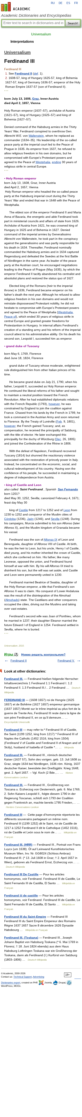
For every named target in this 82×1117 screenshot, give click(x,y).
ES (68, 3)
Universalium (41, 34)
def (36, 73)
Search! (73, 23)
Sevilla (55, 518)
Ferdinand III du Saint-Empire (25, 916)
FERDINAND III (14, 700)
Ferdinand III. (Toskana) (21, 937)
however (54, 404)
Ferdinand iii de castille (21, 895)
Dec (58, 439)
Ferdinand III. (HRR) (18, 844)
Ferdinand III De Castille (21, 874)
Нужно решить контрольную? (43, 654)
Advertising (38, 976)
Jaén (30, 518)
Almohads (12, 600)
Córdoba (10, 518)
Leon (66, 510)
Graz (35, 98)
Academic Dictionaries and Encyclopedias (36, 15)
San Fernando (68, 489)
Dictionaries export (10, 982)
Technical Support (22, 976)
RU (53, 3)
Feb (59, 421)
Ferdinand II (23, 73)
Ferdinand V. (66, 660)
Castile (23, 510)
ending (56, 162)
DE (60, 3)
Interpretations (22, 41)
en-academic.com (16, 6)
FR (76, 3)
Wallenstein (36, 135)
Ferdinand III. (13, 678)
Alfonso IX (50, 539)
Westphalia (43, 162)
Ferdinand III (13, 729)
